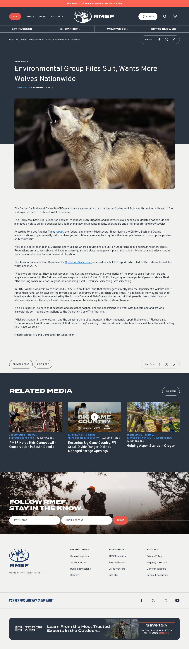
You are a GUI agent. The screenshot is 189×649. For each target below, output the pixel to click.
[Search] (164, 16)
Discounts (57, 16)
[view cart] (174, 16)
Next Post (43, 364)
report (59, 232)
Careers (74, 575)
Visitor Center (78, 562)
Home (11, 40)
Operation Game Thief (78, 262)
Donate (30, 16)
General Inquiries (79, 556)
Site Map (113, 575)
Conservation (22, 87)
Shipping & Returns (157, 562)
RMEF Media (21, 40)
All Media (171, 391)
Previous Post (21, 364)
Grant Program (117, 569)
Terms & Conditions (158, 575)
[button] (159, 39)
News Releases (117, 562)
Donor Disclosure (156, 569)
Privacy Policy (154, 556)
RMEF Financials (117, 556)
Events (43, 16)
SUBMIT (120, 520)
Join (15, 16)
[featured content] (94, 629)
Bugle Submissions (80, 569)
